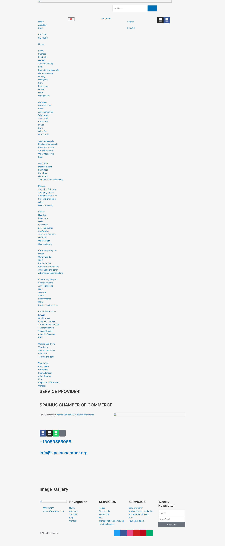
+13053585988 (55, 441)
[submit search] (152, 8)
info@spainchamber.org (64, 452)
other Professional (85, 414)
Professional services (66, 414)
